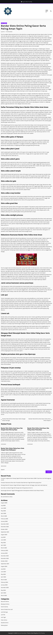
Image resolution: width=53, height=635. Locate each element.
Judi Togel (4, 23)
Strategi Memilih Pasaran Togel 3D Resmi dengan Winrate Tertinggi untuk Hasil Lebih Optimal (24, 485)
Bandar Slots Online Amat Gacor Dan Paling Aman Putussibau (38, 429)
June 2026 (3, 508)
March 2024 (4, 579)
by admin (3, 31)
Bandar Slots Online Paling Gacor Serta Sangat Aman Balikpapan (12, 449)
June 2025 (3, 539)
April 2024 (3, 577)
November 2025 (5, 526)
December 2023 (5, 587)
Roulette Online (4, 622)
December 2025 (5, 524)
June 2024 (3, 571)
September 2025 (5, 532)
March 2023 (4, 595)
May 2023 (3, 590)
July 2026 (3, 505)
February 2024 (4, 582)
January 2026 (4, 521)
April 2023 (3, 592)
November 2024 (5, 558)
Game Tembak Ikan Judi (7, 609)
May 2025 (3, 542)
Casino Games (4, 606)
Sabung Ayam (4, 625)
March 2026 (4, 516)
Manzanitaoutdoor (22, 633)
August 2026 (4, 502)
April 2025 (3, 545)
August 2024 (4, 566)
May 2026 (3, 510)
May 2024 (3, 574)
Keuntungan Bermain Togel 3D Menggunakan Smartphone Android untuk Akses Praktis (22, 490)
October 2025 (4, 529)
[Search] (51, 11)
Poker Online (4, 620)
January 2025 (4, 553)
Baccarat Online (5, 601)
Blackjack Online (5, 604)
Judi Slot (3, 614)
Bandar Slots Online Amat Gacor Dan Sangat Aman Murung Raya (12, 429)
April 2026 (3, 513)
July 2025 (3, 537)
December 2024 (5, 555)
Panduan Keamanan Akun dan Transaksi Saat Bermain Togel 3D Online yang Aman (21, 482)
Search (2, 469)
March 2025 (4, 547)
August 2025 (4, 534)
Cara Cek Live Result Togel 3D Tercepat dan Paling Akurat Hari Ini (17, 488)
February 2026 (4, 518)
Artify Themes (41, 633)
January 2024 (4, 585)
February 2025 (4, 550)
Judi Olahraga (4, 612)
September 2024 (5, 563)
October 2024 (4, 561)
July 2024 (3, 569)
